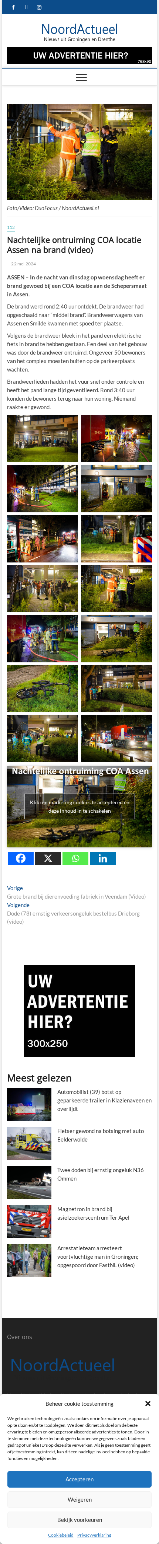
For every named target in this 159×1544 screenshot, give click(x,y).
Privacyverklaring (94, 1535)
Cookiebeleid (61, 1535)
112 (11, 227)
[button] (148, 1403)
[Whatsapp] (75, 858)
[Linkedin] (103, 858)
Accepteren (79, 1479)
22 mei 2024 (23, 263)
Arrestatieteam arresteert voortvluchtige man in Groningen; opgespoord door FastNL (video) (97, 1256)
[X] (48, 858)
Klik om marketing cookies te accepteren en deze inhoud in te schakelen (79, 806)
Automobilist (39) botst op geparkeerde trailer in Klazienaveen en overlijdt (104, 1100)
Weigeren (80, 1499)
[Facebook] (21, 858)
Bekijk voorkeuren (79, 1519)
